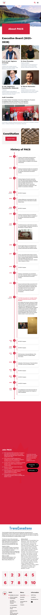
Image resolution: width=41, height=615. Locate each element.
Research (22, 599)
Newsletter (22, 597)
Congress (22, 604)
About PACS (22, 595)
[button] (37, 2)
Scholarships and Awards (23, 602)
